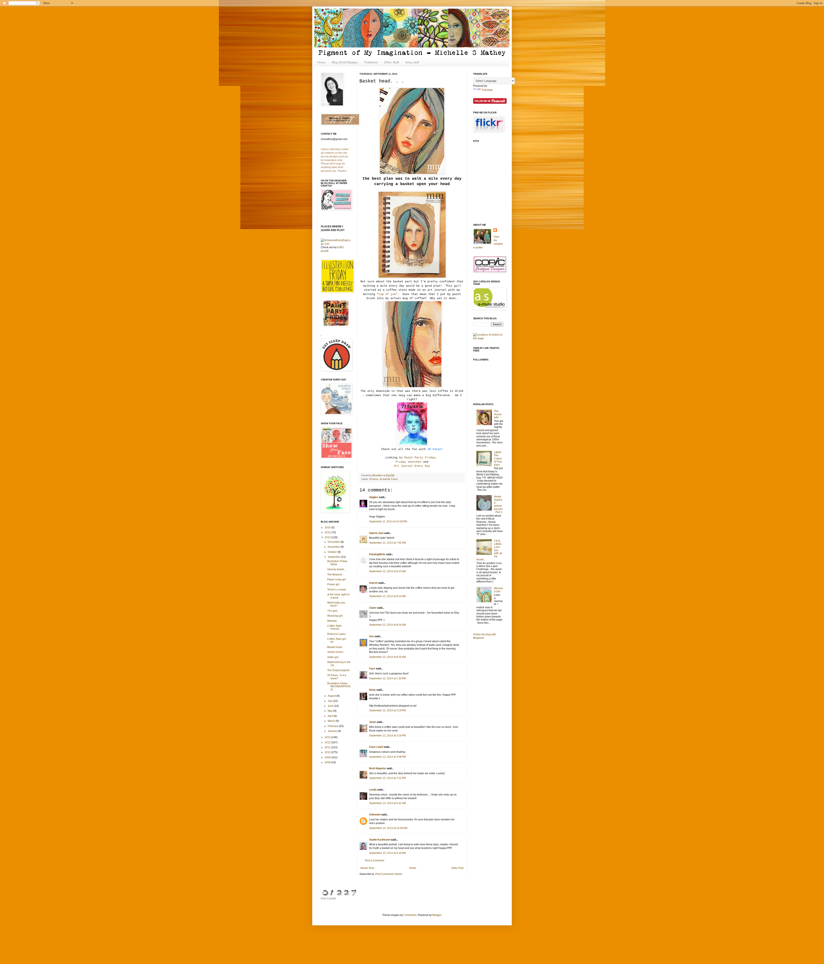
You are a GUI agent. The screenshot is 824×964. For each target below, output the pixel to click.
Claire (372, 607)
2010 (328, 752)
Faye (372, 668)
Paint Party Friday (419, 457)
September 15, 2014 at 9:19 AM (387, 853)
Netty (372, 689)
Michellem (377, 475)
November (334, 546)
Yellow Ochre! (335, 652)
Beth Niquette (377, 768)
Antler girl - (333, 657)
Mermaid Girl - (498, 590)
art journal (385, 479)
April (331, 716)
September (334, 556)
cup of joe (387, 294)
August (332, 695)
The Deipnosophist (338, 670)
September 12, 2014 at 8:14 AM (387, 596)
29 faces (373, 479)
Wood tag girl (335, 615)
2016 (328, 527)
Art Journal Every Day (412, 466)
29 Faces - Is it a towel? (336, 677)
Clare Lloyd (376, 746)
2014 (328, 537)
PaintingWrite (377, 554)
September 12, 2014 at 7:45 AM (387, 542)
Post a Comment (374, 860)
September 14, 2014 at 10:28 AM (388, 828)
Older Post (457, 868)
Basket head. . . (336, 647)
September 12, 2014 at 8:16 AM (387, 624)
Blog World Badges (345, 62)
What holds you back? (336, 604)
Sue (371, 636)
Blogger (436, 915)
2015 (328, 532)
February (333, 726)
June (331, 705)
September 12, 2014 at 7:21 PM (387, 778)
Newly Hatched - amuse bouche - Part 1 (498, 504)
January (333, 731)
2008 (328, 762)
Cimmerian (410, 915)
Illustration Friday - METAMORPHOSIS (339, 686)
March (332, 720)
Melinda (332, 620)
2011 (328, 747)
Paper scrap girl (336, 579)
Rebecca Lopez (336, 634)
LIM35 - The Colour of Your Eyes (498, 458)
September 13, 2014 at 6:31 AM (387, 803)
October (333, 551)
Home (321, 62)
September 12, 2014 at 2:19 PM (387, 710)
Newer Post (367, 868)
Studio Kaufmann (379, 839)
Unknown (374, 814)
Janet (372, 722)
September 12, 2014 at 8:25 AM (387, 656)
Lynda (373, 789)
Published (371, 62)
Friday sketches (408, 462)
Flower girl (333, 584)
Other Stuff (391, 62)
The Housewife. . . (498, 414)
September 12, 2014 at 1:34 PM (387, 678)
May (330, 710)
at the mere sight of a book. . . (338, 596)
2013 (328, 737)
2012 (328, 742)
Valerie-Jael (376, 533)
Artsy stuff (412, 62)
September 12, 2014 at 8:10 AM (387, 571)
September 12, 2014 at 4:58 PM (387, 756)
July (330, 700)
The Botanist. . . (336, 574)
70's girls (332, 610)
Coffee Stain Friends (334, 627)
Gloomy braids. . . (337, 569)
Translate (487, 89)
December (334, 541)
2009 (328, 757)
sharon (373, 582)
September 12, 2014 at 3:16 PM (387, 735)
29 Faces (434, 449)
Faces (394, 479)
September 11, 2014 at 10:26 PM (388, 521)
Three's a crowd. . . (338, 589)
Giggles (373, 497)
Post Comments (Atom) (388, 874)
